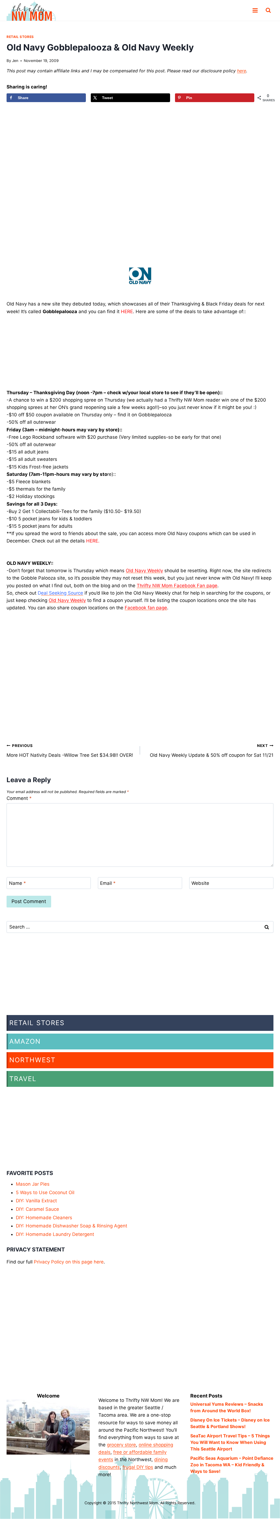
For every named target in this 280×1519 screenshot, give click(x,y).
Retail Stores (20, 37)
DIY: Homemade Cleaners (44, 1217)
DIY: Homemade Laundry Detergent (55, 1234)
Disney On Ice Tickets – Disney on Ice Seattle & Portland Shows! (230, 1423)
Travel (23, 1079)
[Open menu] (255, 10)
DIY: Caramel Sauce (37, 1209)
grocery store (121, 1444)
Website (200, 883)
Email (108, 883)
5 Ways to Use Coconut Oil (45, 1192)
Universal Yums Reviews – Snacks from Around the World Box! (226, 1407)
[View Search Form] (268, 10)
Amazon (25, 1041)
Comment (19, 798)
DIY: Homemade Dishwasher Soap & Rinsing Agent (71, 1226)
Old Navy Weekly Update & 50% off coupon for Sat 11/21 (211, 750)
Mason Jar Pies (32, 1184)
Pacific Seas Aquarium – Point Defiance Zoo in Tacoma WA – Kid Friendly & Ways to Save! (231, 1464)
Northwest (32, 1060)
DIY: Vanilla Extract (36, 1200)
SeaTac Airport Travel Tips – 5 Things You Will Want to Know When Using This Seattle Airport (230, 1442)
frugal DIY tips (137, 1467)
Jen (15, 60)
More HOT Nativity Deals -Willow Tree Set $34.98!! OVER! (70, 750)
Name (17, 883)
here (241, 70)
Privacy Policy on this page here (69, 1262)
